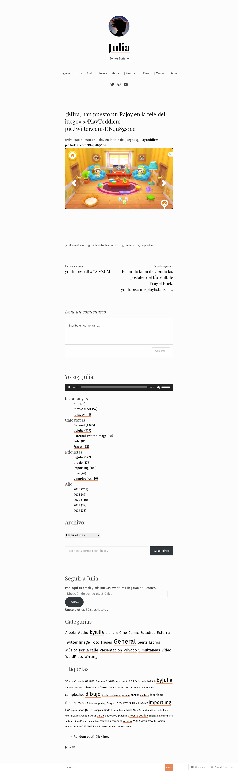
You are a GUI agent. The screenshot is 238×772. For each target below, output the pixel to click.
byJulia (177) (82, 457)
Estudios (147, 632)
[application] (119, 387)
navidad (92, 715)
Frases (103, 73)
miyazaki (75, 715)
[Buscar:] (113, 767)
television (105, 721)
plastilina (123, 715)
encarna (126, 695)
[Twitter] (113, 84)
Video (166, 650)
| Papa (172, 73)
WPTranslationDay (111, 726)
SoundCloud (80, 721)
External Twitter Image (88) (93, 436)
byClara (151, 681)
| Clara (145, 73)
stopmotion (93, 721)
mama (129, 710)
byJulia (65, 73)
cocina (127, 687)
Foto (95, 642)
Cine (123, 632)
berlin (143, 681)
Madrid (108, 710)
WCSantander (71, 726)
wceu (144, 721)
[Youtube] (125, 84)
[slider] (166, 387)
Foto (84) (80, 441)
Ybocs (115, 73)
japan (74, 710)
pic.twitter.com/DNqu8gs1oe (85, 145)
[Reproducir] (69, 387)
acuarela (91, 681)
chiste (87, 687)
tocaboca (117, 721)
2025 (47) (80, 495)
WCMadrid (152, 721)
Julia (119, 47)
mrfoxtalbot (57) (85, 409)
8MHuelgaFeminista (74, 681)
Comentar (160, 350)
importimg (147, 245)
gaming (102, 703)
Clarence (112, 687)
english (135, 695)
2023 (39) (80, 505)
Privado (130, 650)
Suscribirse (161, 550)
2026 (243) (81, 489)
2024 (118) (81, 500)
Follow (74, 602)
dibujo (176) (82, 463)
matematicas (149, 710)
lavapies (98, 710)
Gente (142, 642)
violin (136, 721)
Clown (120, 687)
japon (81, 710)
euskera (144, 695)
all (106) (79, 404)
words (98, 726)
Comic (133, 632)
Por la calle (88, 650)
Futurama (92, 703)
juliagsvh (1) (82, 414)
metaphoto (162, 710)
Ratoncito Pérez (165, 715)
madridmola (119, 710)
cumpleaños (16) (86, 478)
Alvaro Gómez (76, 245)
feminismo (157, 695)
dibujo (93, 694)
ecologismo (115, 695)
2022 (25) (80, 511)
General (130, 245)
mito (67, 715)
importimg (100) (85, 468)
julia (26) (80, 473)
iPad (68, 710)
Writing (91, 656)
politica (143, 715)
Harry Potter (123, 703)
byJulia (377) (82, 430)
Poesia (133, 715)
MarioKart (137, 710)
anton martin (122, 681)
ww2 (123, 726)
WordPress (74, 656)
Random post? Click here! (92, 737)
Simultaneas (149, 650)
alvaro (110, 681)
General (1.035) (84, 425)
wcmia (161, 721)
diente (105, 695)
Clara (103, 687)
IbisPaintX (143, 703)
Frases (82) (81, 446)
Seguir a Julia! (82, 578)
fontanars (73, 703)
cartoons (69, 687)
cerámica (79, 688)
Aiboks (70, 632)
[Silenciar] (158, 387)
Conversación (146, 687)
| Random (130, 73)
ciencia (112, 632)
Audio (90, 73)
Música (71, 650)
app (131, 681)
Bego (137, 681)
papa (100, 715)
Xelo (128, 726)
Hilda (134, 703)
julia (89, 709)
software (69, 721)
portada (152, 715)
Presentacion (111, 650)
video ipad (127, 721)
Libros (78, 73)
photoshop (111, 715)
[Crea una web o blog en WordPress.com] (73, 747)
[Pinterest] (119, 84)
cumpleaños (75, 695)
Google (110, 703)
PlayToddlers (149, 140)
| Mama (159, 73)
